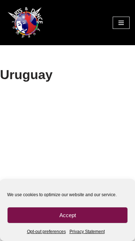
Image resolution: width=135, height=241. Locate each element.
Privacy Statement (87, 231)
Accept (67, 215)
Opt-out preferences (46, 231)
